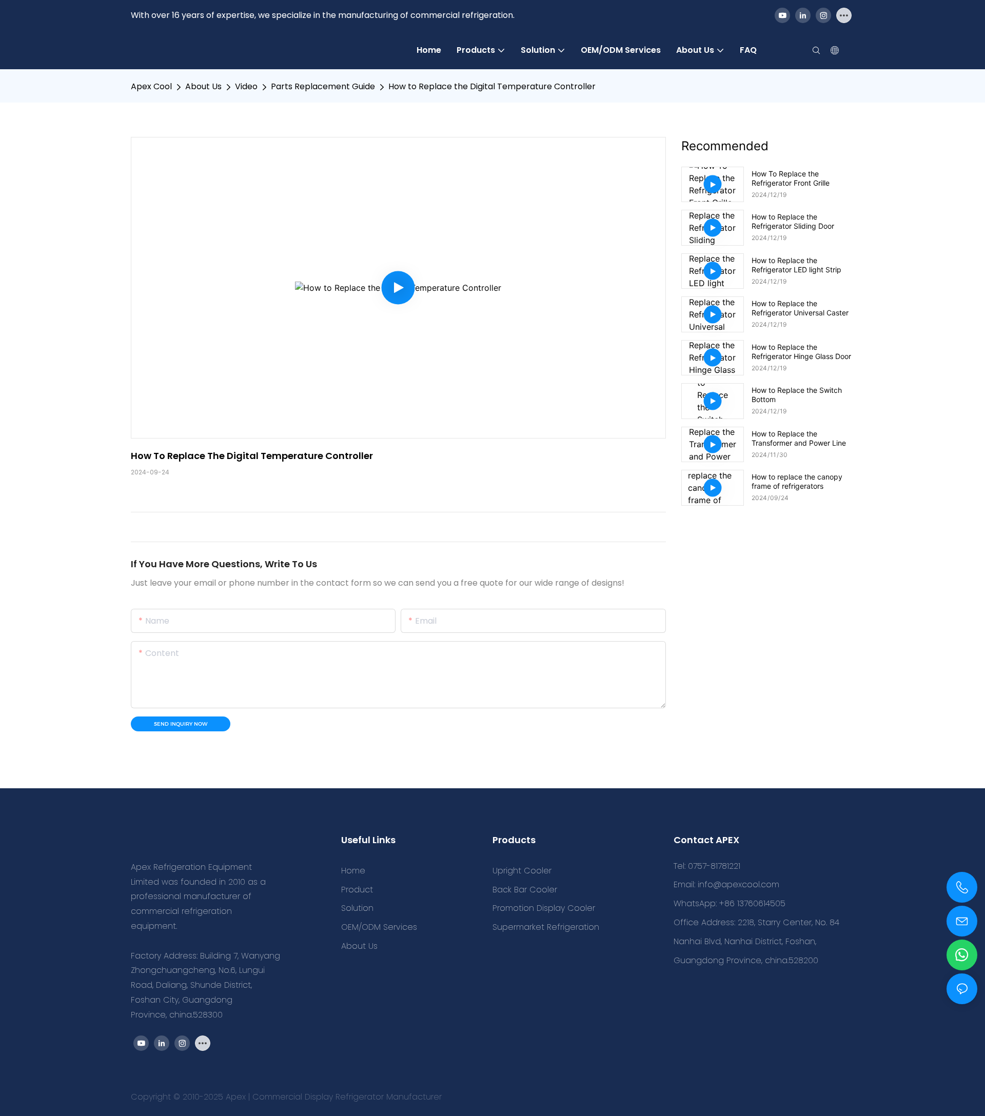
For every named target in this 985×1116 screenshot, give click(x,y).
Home (353, 870)
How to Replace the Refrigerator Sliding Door (793, 221)
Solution (357, 908)
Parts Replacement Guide (323, 86)
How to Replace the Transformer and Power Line (799, 438)
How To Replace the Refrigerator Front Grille (791, 178)
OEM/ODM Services (379, 927)
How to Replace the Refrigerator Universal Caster (800, 308)
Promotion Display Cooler (544, 908)
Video (246, 86)
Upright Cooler (522, 870)
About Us (203, 86)
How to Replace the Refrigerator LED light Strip (796, 265)
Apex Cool (151, 86)
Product (357, 889)
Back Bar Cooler (525, 889)
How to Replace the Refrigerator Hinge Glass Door (801, 352)
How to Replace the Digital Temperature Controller (492, 86)
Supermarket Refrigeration (546, 927)
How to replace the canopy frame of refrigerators (797, 481)
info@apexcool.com (738, 884)
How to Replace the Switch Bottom (797, 395)
